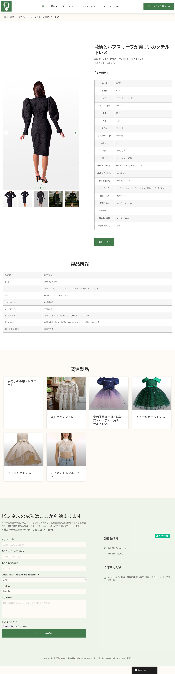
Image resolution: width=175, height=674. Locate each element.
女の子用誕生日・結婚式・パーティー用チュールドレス (107, 420)
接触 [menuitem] (118, 6)
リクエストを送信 (44, 633)
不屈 (129, 658)
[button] (35, 178)
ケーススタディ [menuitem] (85, 6)
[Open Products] (56, 6)
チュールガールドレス (150, 416)
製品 (12, 17)
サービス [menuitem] (66, 6)
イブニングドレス (19, 473)
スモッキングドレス (63, 416)
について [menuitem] (104, 6)
